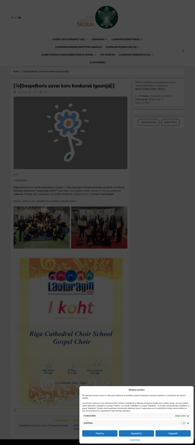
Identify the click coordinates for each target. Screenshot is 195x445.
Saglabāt (173, 433)
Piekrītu (100, 433)
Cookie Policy (135, 440)
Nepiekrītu (136, 433)
